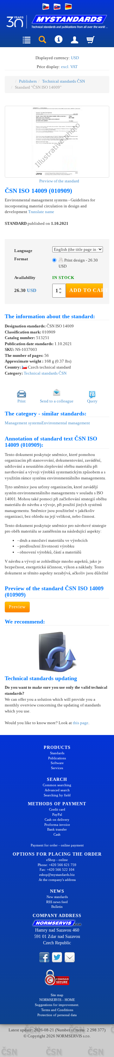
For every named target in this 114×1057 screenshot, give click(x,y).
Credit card (57, 809)
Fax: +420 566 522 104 (57, 869)
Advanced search (57, 790)
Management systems (23, 423)
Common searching (57, 785)
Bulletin (57, 906)
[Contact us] (70, 957)
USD (75, 57)
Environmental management (65, 423)
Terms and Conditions (57, 1010)
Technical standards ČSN (63, 81)
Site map (57, 995)
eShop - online (57, 860)
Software (57, 763)
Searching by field (57, 795)
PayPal (57, 814)
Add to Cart (86, 290)
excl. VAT (69, 66)
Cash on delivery (57, 819)
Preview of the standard (58, 181)
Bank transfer (57, 829)
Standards (57, 753)
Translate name (41, 211)
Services (57, 768)
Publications (57, 758)
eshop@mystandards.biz (57, 875)
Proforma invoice (57, 824)
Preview (17, 606)
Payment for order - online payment (57, 845)
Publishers (28, 81)
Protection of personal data (57, 1015)
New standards (57, 897)
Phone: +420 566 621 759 (57, 865)
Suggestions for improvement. (57, 1005)
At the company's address (57, 880)
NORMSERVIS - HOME (57, 1000)
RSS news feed (57, 902)
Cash (57, 834)
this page (80, 722)
